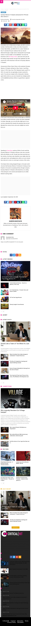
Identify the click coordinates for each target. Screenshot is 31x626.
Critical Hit (6, 621)
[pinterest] (15, 25)
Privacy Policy (11, 622)
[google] (10, 25)
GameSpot (9, 150)
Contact (13, 621)
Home (2, 9)
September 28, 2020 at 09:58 (12, 238)
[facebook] (5, 25)
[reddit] (13, 25)
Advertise (20, 621)
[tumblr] (20, 25)
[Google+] (17, 255)
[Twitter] (14, 255)
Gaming (6, 9)
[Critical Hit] (15, 2)
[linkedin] (18, 25)
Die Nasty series (13, 56)
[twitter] (8, 25)
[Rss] (20, 255)
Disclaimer (20, 622)
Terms (26, 621)
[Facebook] (11, 255)
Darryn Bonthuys (5, 19)
